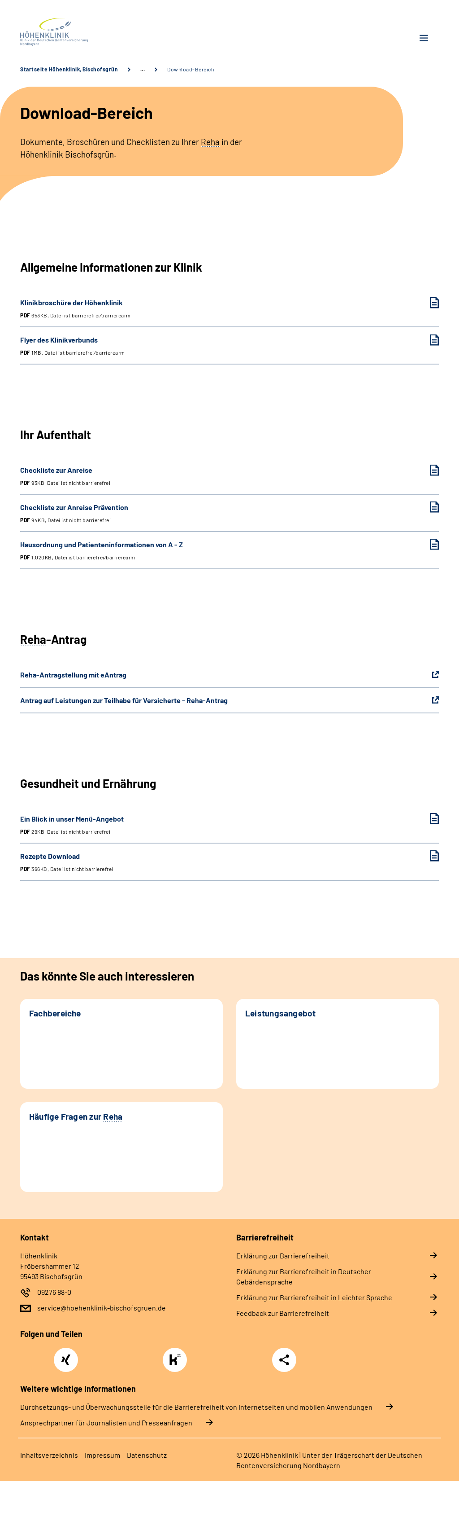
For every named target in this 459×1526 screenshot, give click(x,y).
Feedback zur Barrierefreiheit (282, 1313)
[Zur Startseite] (121, 32)
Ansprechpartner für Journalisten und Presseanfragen (106, 1422)
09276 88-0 (54, 1292)
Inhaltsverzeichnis (49, 1455)
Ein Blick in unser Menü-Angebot (72, 824)
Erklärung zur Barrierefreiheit (282, 1255)
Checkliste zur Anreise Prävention (74, 513)
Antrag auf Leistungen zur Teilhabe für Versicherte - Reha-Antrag (124, 700)
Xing (66, 1355)
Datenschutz (147, 1455)
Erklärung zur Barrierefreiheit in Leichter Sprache (314, 1297)
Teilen (284, 1360)
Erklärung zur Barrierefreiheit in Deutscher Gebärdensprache (303, 1276)
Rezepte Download (66, 862)
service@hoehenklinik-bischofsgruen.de (101, 1307)
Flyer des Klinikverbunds (72, 345)
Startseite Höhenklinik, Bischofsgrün (69, 69)
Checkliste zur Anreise (65, 476)
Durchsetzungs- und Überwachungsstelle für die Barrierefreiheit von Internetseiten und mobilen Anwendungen (196, 1407)
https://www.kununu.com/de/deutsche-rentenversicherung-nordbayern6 (177, 1362)
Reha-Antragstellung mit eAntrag (73, 674)
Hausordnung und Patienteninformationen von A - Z (101, 550)
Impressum (102, 1455)
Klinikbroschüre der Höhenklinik (75, 308)
